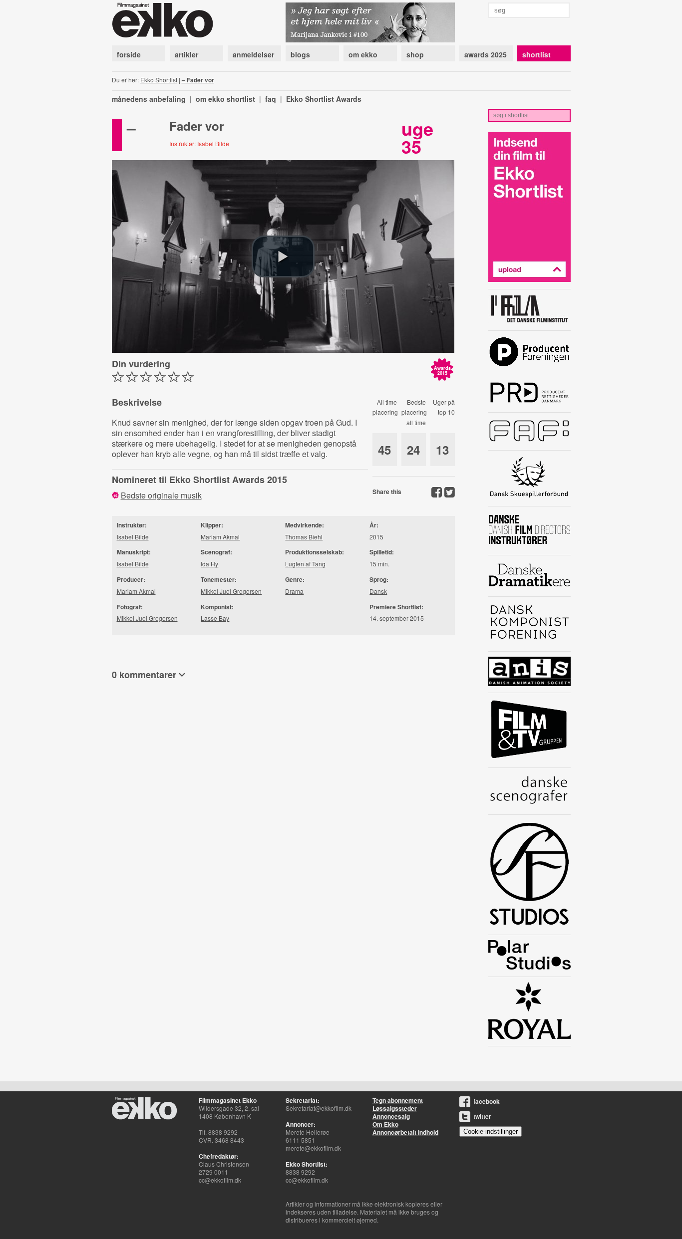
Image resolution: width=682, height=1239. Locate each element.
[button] (283, 256)
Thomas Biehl (304, 536)
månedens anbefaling (149, 99)
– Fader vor (198, 79)
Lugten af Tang (305, 563)
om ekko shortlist (225, 99)
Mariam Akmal (136, 591)
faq (270, 99)
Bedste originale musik (161, 495)
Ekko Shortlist (158, 79)
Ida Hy (209, 563)
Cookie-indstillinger (490, 1131)
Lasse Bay (215, 618)
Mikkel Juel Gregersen (147, 618)
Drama (294, 591)
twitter (482, 1116)
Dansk (378, 591)
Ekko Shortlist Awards (323, 99)
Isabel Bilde (133, 536)
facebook (486, 1101)
